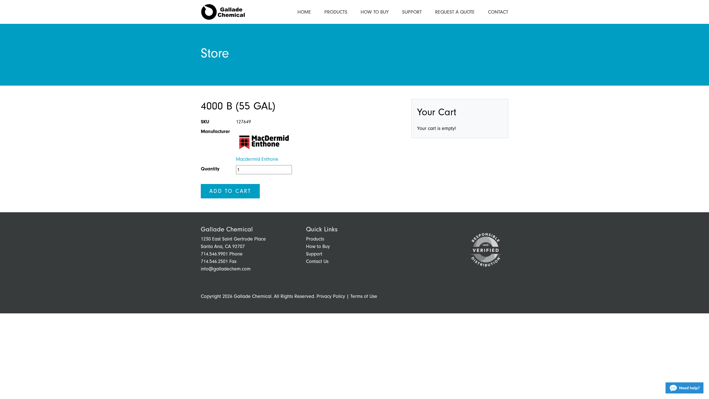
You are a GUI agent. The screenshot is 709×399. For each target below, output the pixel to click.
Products (335, 12)
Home (304, 12)
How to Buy (375, 12)
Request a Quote (455, 12)
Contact (498, 12)
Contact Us (317, 261)
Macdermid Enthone (257, 159)
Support (412, 12)
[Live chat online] (684, 387)
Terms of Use (363, 296)
